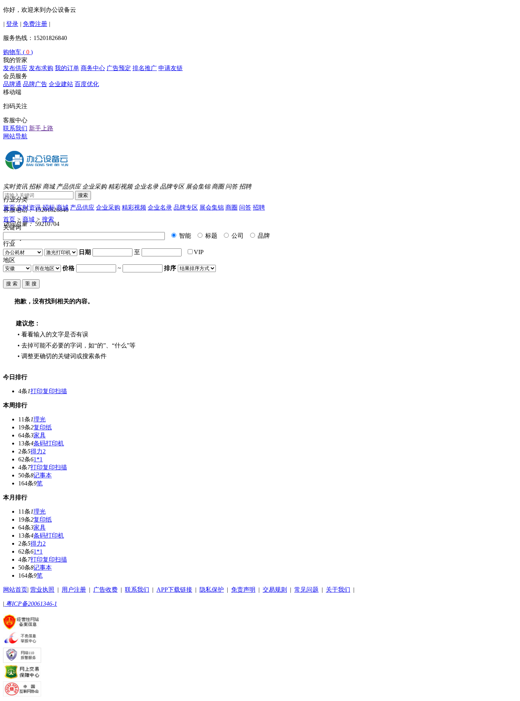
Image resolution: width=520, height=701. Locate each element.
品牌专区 (172, 186)
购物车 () (18, 52)
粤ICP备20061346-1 (30, 603)
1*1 (38, 459)
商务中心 (93, 68)
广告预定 (119, 68)
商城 (49, 186)
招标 (35, 186)
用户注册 (74, 589)
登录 (12, 24)
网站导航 (15, 136)
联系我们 (15, 128)
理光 (39, 419)
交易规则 (275, 589)
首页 (9, 207)
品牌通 (12, 84)
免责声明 (243, 589)
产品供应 (68, 186)
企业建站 (61, 84)
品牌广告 (35, 84)
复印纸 (42, 427)
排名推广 (144, 68)
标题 (210, 235)
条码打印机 (48, 443)
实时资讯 (15, 186)
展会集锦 (198, 186)
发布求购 (41, 68)
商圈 (218, 186)
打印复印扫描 (48, 391)
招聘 (245, 186)
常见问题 (306, 589)
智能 (184, 235)
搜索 (83, 195)
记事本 (42, 475)
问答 (231, 186)
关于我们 (338, 589)
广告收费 (105, 589)
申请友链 (170, 68)
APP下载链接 (174, 589)
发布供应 (15, 68)
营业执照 (42, 589)
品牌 (263, 235)
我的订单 (67, 68)
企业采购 (94, 186)
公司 (237, 235)
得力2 (38, 451)
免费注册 (35, 24)
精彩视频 (120, 186)
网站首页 (15, 589)
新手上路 (41, 128)
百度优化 (87, 84)
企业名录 (146, 186)
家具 (39, 435)
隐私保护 (211, 589)
